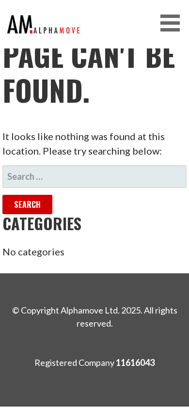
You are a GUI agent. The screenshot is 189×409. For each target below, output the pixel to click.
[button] (173, 23)
